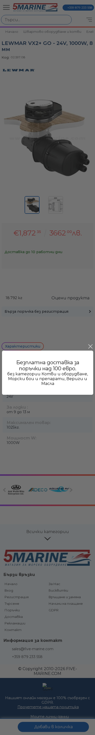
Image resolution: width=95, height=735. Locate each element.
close (90, 347)
